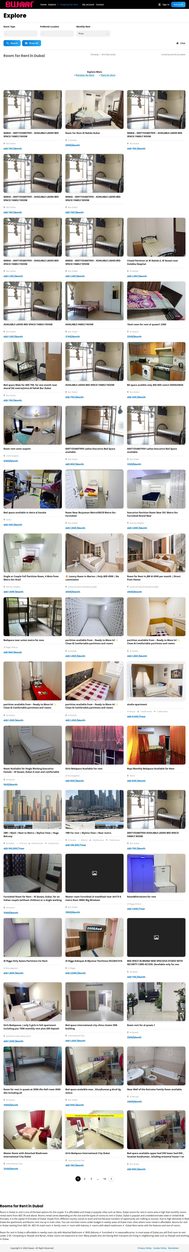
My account (88, 4)
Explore (52, 4)
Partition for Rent (85, 75)
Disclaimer (173, 1248)
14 (104, 1178)
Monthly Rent (83, 26)
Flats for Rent (108, 75)
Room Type (9, 26)
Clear (182, 43)
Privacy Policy (145, 1248)
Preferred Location (49, 26)
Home (43, 4)
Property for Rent (69, 4)
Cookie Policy (160, 1248)
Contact (100, 4)
